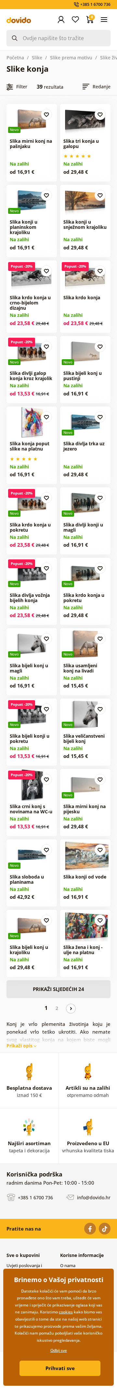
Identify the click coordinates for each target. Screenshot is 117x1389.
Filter (21, 86)
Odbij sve (58, 1350)
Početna (15, 57)
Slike (37, 57)
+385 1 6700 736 (35, 1197)
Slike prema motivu (71, 57)
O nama (67, 1265)
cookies (66, 1312)
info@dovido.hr (93, 1197)
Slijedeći (71, 1008)
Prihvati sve (60, 1368)
